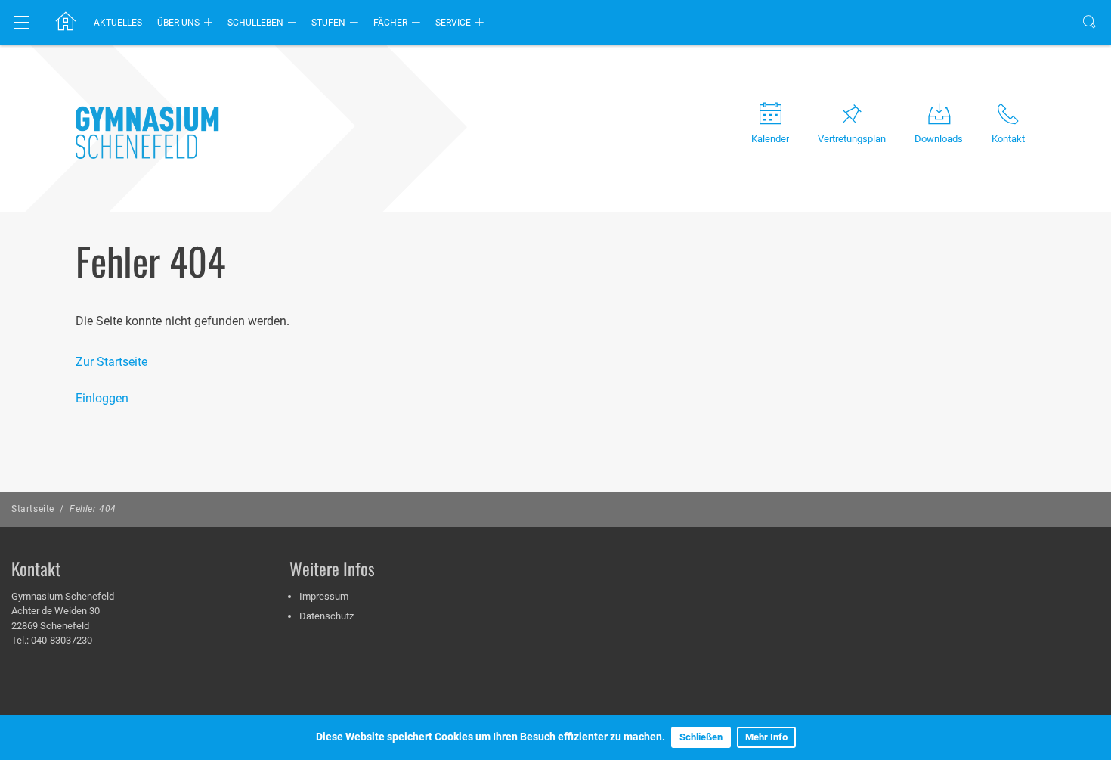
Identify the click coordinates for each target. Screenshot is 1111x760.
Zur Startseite (111, 362)
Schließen (701, 737)
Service (453, 22)
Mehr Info (766, 737)
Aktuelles (118, 22)
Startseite (32, 509)
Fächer (390, 22)
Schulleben (255, 22)
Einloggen (102, 398)
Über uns (178, 22)
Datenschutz (326, 616)
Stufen (328, 22)
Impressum (323, 596)
